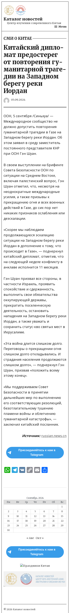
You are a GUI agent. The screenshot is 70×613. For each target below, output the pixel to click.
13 (44, 516)
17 (18, 521)
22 (62, 521)
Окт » (40, 538)
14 (53, 516)
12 (35, 516)
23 (8, 525)
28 (53, 525)
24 (17, 525)
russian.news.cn (53, 435)
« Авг (30, 538)
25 (26, 525)
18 (26, 521)
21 (53, 521)
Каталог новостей (23, 19)
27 (44, 525)
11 (26, 516)
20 (44, 521)
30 (8, 530)
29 (62, 525)
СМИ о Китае (18, 38)
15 (62, 516)
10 (18, 516)
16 (8, 521)
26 (35, 525)
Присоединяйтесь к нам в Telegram (36, 452)
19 (35, 521)
